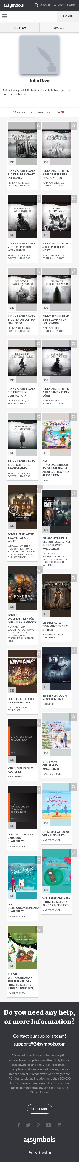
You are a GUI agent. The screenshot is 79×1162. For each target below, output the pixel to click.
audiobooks (22, 112)
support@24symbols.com (40, 1043)
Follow (20, 28)
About (45, 5)
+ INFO (58, 5)
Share (60, 28)
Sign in (68, 16)
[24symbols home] (14, 5)
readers (44, 112)
